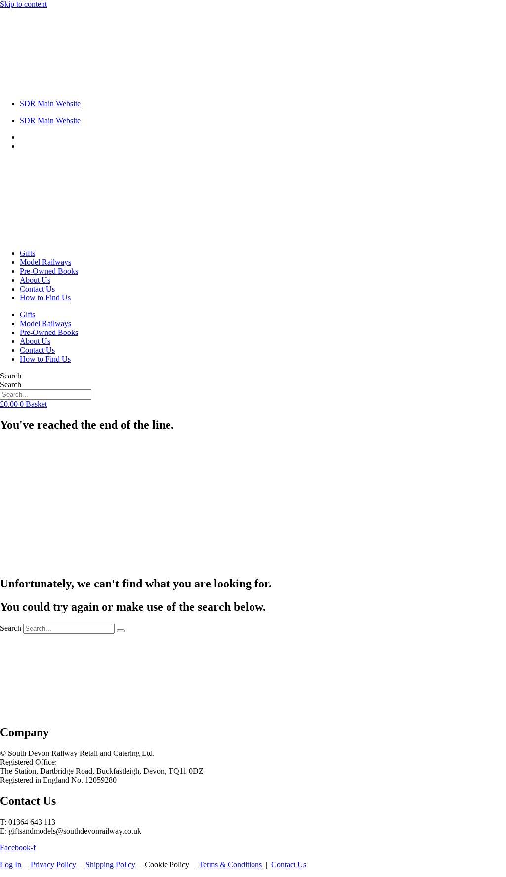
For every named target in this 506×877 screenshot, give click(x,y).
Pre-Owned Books (49, 271)
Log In (10, 864)
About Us (35, 280)
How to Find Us (45, 297)
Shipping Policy (110, 864)
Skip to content (23, 4)
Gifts (27, 253)
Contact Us (37, 289)
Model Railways (45, 262)
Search (10, 376)
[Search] (121, 630)
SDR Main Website (50, 103)
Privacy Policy (53, 864)
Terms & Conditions (230, 864)
